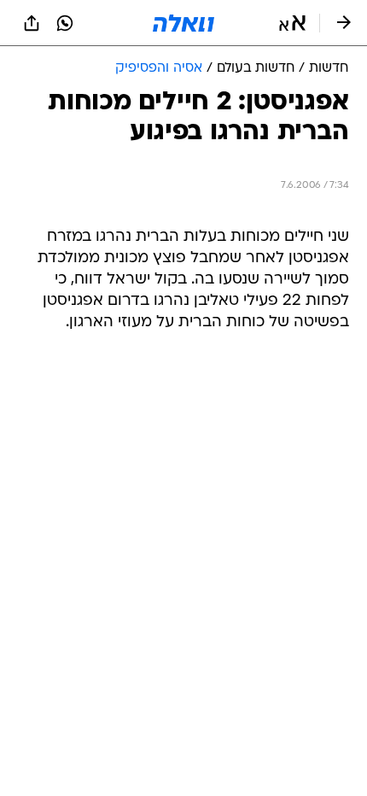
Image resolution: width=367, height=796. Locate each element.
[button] (292, 23)
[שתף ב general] (31, 23)
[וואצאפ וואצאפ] (64, 23)
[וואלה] (183, 23)
